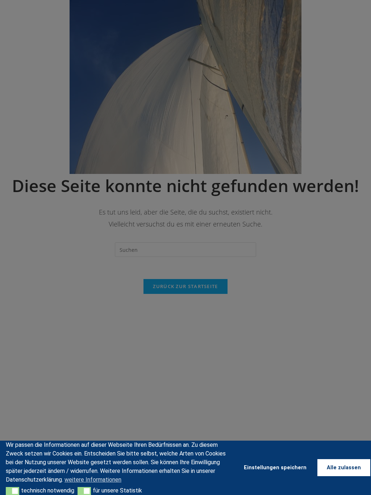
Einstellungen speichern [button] (275, 468)
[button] (12, 491)
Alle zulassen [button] (344, 468)
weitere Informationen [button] (92, 479)
